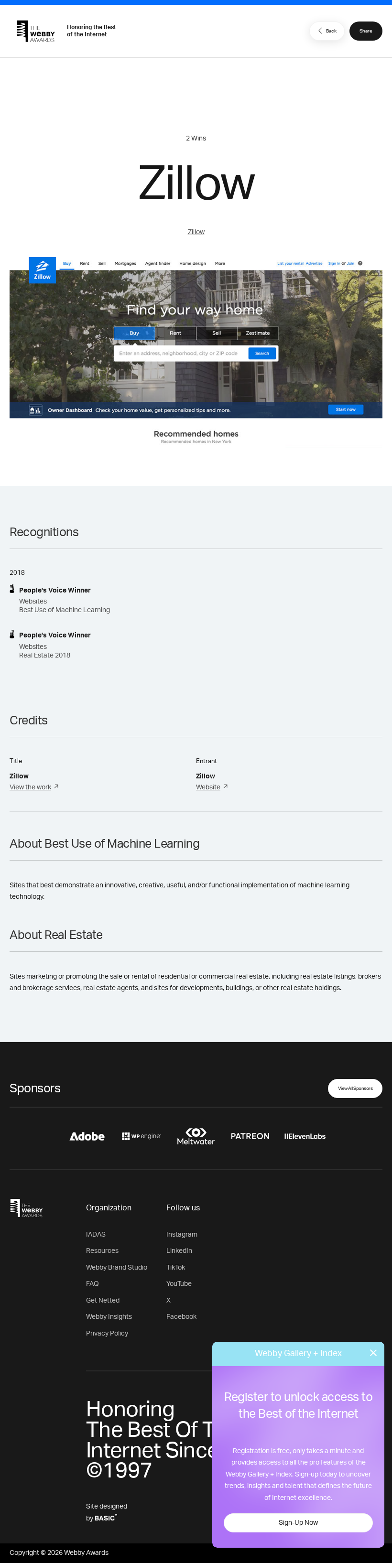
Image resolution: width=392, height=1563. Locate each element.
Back (331, 31)
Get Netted (103, 1300)
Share (365, 31)
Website (208, 787)
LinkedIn (179, 1251)
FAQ (92, 1284)
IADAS (96, 1234)
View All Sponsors (355, 1088)
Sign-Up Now (298, 1523)
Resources (102, 1251)
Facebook (181, 1317)
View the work (30, 787)
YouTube (179, 1284)
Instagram (181, 1234)
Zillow (196, 232)
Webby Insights (109, 1317)
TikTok (175, 1267)
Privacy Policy (107, 1333)
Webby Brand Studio (116, 1267)
